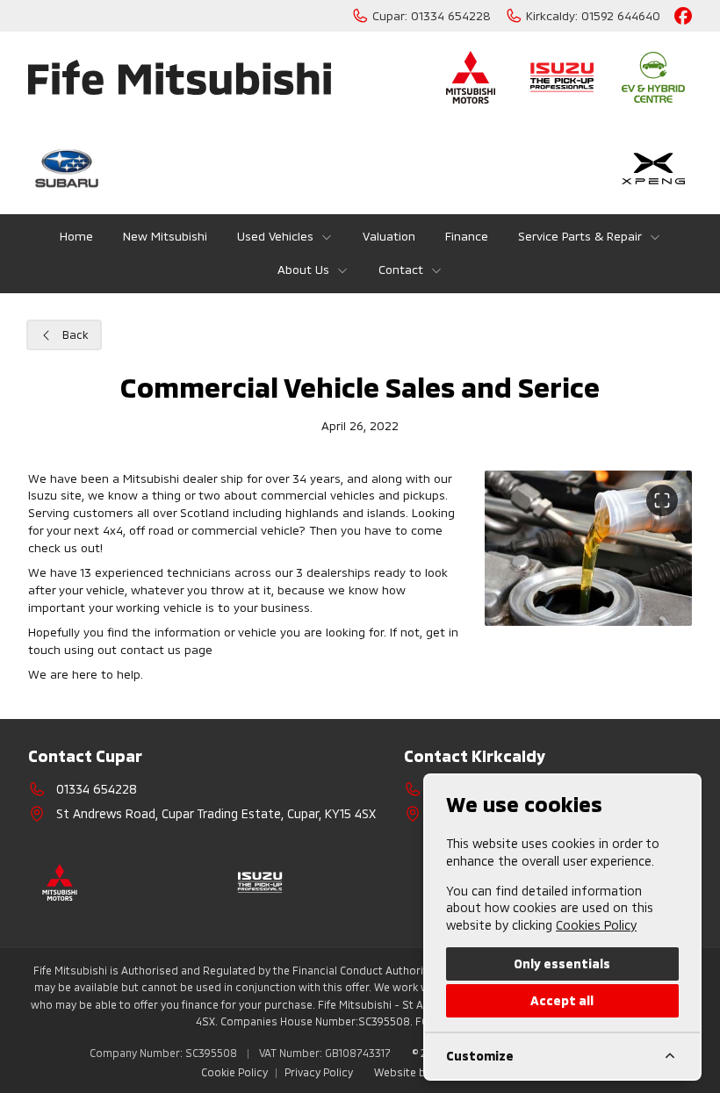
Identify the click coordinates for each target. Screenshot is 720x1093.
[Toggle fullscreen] (662, 500)
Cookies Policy (596, 924)
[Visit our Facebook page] (683, 16)
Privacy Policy (318, 1072)
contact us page (166, 650)
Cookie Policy (234, 1072)
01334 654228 (96, 788)
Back (75, 334)
